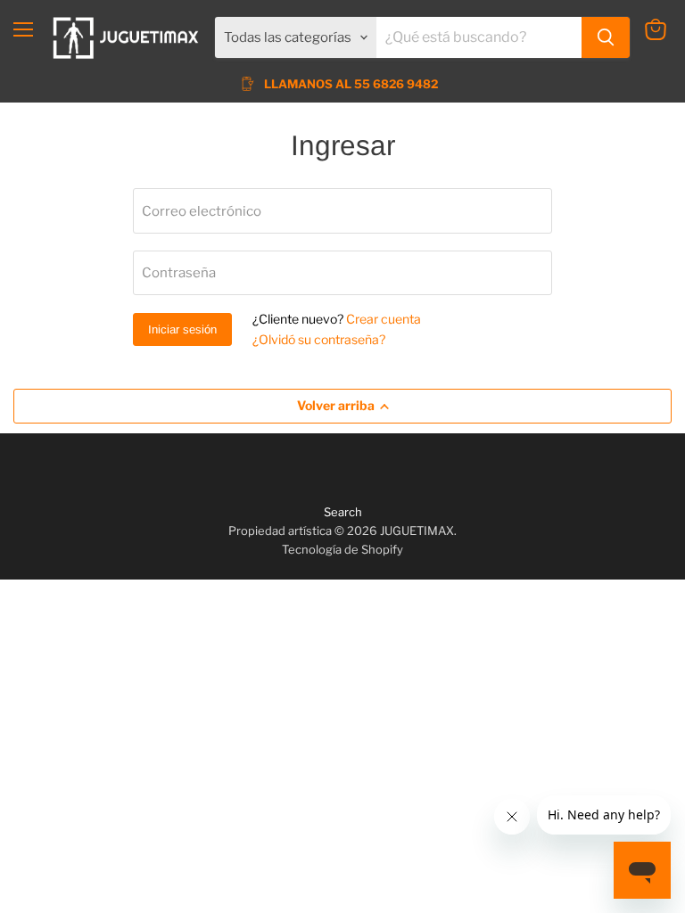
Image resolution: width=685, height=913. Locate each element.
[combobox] (479, 37)
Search (343, 512)
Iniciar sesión (182, 329)
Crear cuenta (383, 318)
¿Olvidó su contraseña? (318, 339)
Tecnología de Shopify (342, 549)
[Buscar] (606, 37)
